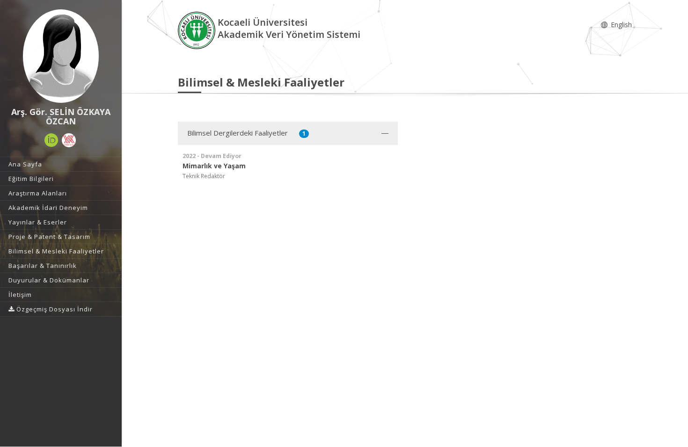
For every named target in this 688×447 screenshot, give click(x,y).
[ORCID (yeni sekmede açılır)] (51, 140)
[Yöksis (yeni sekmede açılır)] (69, 140)
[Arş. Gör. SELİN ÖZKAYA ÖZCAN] (61, 56)
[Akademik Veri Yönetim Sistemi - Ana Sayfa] (198, 29)
